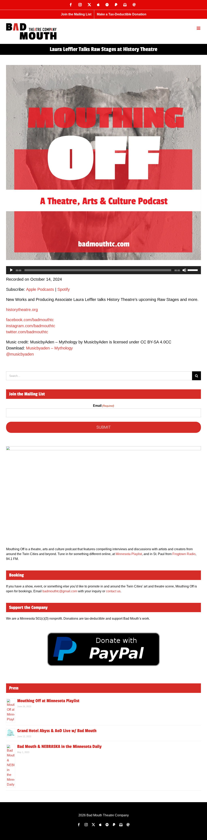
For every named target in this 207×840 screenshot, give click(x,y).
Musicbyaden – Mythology (49, 348)
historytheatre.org (22, 309)
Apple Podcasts (40, 289)
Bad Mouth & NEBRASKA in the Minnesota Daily (59, 746)
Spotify (63, 289)
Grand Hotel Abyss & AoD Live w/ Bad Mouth (56, 730)
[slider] (193, 269)
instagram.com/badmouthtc (30, 326)
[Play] (11, 270)
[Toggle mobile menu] (199, 28)
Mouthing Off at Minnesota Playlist (48, 700)
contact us (113, 591)
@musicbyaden (20, 354)
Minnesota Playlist (129, 554)
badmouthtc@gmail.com (59, 591)
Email (103, 405)
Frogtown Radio (183, 554)
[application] (103, 270)
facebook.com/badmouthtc (30, 320)
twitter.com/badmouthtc (27, 332)
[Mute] (184, 270)
